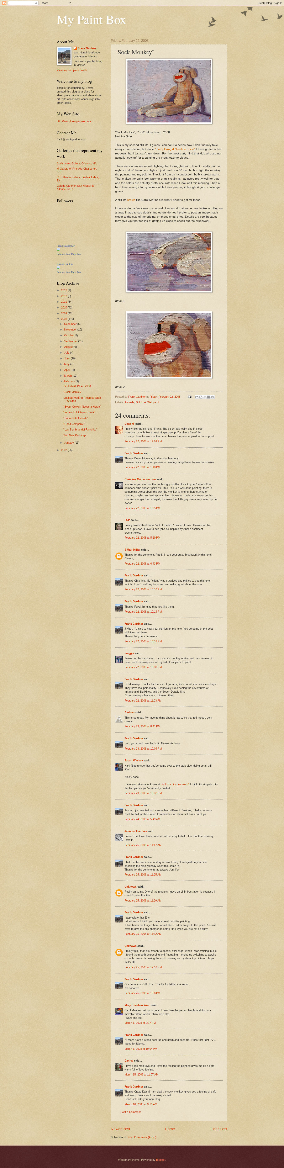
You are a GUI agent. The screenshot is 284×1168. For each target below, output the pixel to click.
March (68, 375)
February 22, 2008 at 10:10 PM (143, 589)
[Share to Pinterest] (213, 397)
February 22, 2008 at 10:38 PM (143, 667)
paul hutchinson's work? (175, 784)
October (69, 335)
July (67, 352)
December (70, 324)
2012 (64, 296)
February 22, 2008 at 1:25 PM (142, 508)
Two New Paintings (74, 435)
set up (131, 199)
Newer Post (120, 1129)
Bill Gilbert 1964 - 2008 (77, 386)
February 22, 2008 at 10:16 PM (143, 641)
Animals (129, 402)
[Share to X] (205, 397)
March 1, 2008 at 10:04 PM (141, 1048)
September (71, 341)
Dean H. (130, 423)
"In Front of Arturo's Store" (79, 412)
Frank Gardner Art (66, 246)
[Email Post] (189, 396)
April (67, 369)
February (70, 381)
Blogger (160, 1159)
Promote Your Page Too (69, 254)
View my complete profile (72, 70)
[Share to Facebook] (209, 397)
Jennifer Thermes (136, 831)
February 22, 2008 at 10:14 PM (143, 611)
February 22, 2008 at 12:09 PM (143, 441)
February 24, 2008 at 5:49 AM (142, 819)
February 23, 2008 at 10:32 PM (143, 793)
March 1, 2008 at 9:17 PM (140, 1022)
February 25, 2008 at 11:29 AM (143, 900)
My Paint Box (91, 19)
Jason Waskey (134, 760)
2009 (64, 313)
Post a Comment (130, 1112)
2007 (64, 450)
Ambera (130, 712)
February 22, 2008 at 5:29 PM (142, 537)
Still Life (141, 402)
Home (170, 1129)
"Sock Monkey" (72, 391)
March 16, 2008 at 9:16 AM (141, 1104)
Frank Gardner (134, 453)
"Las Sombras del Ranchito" (80, 429)
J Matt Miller (132, 549)
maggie (129, 653)
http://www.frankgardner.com (74, 121)
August (69, 346)
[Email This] (197, 397)
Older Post (218, 1129)
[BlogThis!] (201, 397)
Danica (129, 1060)
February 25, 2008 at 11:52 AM (143, 933)
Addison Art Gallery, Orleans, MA (77, 163)
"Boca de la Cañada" (75, 418)
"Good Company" (73, 424)
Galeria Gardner (65, 264)
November (70, 329)
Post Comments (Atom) (142, 1137)
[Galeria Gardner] (58, 268)
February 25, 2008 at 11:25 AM (143, 874)
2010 (64, 307)
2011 (64, 301)
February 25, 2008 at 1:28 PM (142, 993)
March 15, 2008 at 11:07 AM (141, 1074)
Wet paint (153, 402)
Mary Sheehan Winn (137, 1005)
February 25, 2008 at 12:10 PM (143, 967)
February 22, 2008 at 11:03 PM (143, 700)
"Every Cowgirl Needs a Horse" (175, 149)
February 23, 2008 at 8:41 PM (142, 726)
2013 (64, 290)
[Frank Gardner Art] (58, 250)
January (69, 442)
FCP (127, 520)
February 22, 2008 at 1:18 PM (142, 467)
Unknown (131, 886)
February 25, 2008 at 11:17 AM (143, 845)
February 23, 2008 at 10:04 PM (143, 748)
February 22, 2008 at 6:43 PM (142, 563)
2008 (64, 319)
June (67, 358)
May (67, 364)
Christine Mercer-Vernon (140, 479)
